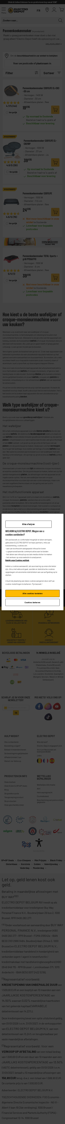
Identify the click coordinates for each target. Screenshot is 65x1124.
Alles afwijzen (28, 524)
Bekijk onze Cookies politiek (17, 560)
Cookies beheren (32, 602)
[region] (32, 562)
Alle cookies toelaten (33, 593)
